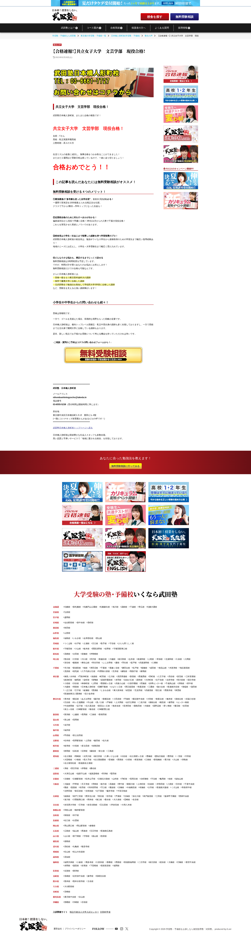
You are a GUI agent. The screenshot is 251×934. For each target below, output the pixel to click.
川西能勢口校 (79, 799)
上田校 (88, 740)
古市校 (151, 787)
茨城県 (56, 643)
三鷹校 (151, 687)
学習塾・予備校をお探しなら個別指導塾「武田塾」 (190, 929)
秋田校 (67, 628)
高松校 (67, 846)
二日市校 (142, 862)
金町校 (86, 680)
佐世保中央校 (79, 876)
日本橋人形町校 (88, 687)
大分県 (56, 886)
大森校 (67, 687)
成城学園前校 (107, 680)
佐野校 (108, 649)
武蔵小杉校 (190, 699)
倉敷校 (92, 826)
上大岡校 (119, 702)
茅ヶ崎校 (168, 706)
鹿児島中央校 (70, 897)
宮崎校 (67, 892)
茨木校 (179, 784)
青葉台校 (160, 699)
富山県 (56, 719)
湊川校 (67, 799)
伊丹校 (110, 796)
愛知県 (56, 756)
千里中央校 (189, 784)
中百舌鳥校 (122, 791)
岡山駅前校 (82, 826)
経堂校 (129, 690)
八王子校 (162, 676)
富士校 (102, 751)
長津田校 (127, 706)
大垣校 (76, 746)
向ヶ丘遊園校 (79, 702)
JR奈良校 (115, 805)
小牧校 (78, 760)
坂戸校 (134, 663)
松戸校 (136, 668)
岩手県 (56, 617)
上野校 (95, 683)
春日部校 (122, 659)
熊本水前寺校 (79, 881)
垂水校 (108, 799)
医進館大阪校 (162, 787)
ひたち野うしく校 (126, 643)
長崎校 (67, 876)
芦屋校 (118, 796)
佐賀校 (67, 871)
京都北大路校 (104, 779)
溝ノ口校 (100, 702)
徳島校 (67, 841)
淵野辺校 (157, 706)
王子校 (78, 690)
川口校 (84, 659)
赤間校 (67, 866)
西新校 (118, 862)
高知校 (67, 857)
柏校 (85, 668)
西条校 (84, 831)
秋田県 (56, 627)
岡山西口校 (69, 826)
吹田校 (82, 787)
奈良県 (56, 804)
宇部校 (86, 836)
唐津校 (76, 871)
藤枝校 (93, 751)
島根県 (56, 820)
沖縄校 (76, 902)
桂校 (170, 779)
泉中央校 (81, 622)
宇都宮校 (68, 649)
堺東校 (95, 784)
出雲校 (76, 820)
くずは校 (175, 787)
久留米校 (100, 862)
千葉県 (56, 667)
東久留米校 (118, 690)
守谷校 (112, 643)
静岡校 (67, 751)
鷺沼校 (177, 706)
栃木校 (86, 649)
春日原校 (153, 862)
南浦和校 (141, 659)
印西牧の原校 (104, 671)
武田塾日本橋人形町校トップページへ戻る (73, 428)
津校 (66, 768)
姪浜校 (163, 862)
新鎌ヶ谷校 (114, 668)
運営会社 (58, 929)
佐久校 (106, 740)
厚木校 (67, 699)
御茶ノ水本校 (70, 676)
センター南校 (183, 702)
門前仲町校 (84, 676)
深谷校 (67, 663)
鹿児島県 (57, 896)
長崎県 (56, 876)
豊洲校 (95, 690)
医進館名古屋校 (86, 763)
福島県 (56, 638)
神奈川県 (57, 698)
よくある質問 (162, 27)
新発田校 (103, 714)
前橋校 (84, 654)
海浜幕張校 (185, 668)
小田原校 (117, 699)
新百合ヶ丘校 (104, 706)
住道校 (151, 784)
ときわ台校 (106, 690)
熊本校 (67, 881)
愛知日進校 (160, 756)
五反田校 (138, 690)
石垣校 (84, 902)
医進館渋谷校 (173, 687)
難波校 (112, 787)
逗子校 (80, 706)
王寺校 (82, 805)
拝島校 (181, 683)
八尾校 (170, 784)
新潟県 (56, 714)
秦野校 (171, 702)
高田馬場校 (122, 676)
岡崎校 (78, 756)
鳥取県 (56, 815)
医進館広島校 (107, 831)
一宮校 (179, 756)
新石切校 (79, 791)
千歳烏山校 (170, 683)
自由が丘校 (129, 680)
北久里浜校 (90, 706)
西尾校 (120, 760)
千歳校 (133, 607)
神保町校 (85, 683)
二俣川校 (142, 702)
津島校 (185, 760)
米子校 (76, 815)
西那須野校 (97, 649)
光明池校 (89, 791)
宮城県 (56, 622)
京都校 (67, 779)
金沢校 (67, 725)
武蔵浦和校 (144, 663)
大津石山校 (69, 774)
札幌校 (67, 607)
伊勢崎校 (94, 654)
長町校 (90, 622)
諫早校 (90, 876)
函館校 (124, 607)
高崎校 (67, 654)
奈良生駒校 (92, 805)
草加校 (159, 659)
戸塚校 (110, 702)
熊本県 (56, 881)
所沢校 (93, 659)
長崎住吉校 (101, 876)
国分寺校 (191, 680)
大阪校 (67, 784)
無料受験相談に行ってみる (125, 466)
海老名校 (116, 706)
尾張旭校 (138, 760)
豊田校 (170, 756)
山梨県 (56, 735)
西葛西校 (142, 676)
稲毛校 (76, 671)
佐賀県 (56, 870)
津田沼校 (94, 668)
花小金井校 (90, 694)
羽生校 (125, 663)
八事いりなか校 (111, 756)
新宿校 (133, 676)
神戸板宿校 (148, 796)
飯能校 (76, 663)
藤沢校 (97, 699)
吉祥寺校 (170, 680)
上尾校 (151, 659)
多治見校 (85, 746)
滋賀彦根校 (94, 774)
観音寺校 (85, 846)
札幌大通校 (152, 607)
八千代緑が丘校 (88, 671)
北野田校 (68, 791)
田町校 (152, 676)
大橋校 (171, 862)
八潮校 (155, 663)
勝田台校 (126, 668)
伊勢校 (84, 768)
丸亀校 (76, 846)
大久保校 (117, 799)
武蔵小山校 (120, 683)
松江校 (67, 820)
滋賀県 (56, 773)
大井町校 (149, 680)
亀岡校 (163, 779)
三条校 (93, 714)
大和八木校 (127, 805)
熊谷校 (67, 659)
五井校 (115, 671)
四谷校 (171, 676)
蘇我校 (143, 671)
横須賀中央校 (138, 699)
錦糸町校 (68, 680)
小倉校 (80, 862)
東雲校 (178, 690)
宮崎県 (56, 891)
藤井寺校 (111, 791)
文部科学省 (105, 912)
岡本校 (90, 799)
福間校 (116, 866)
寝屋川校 (131, 784)
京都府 (56, 778)
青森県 (56, 612)
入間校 (187, 659)
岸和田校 (160, 784)
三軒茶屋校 (190, 676)
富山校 (67, 720)
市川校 (67, 668)
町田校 (103, 676)
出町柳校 (144, 779)
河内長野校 (93, 787)
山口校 (67, 836)
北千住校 (160, 680)
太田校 (76, 654)
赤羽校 (118, 680)
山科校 (115, 779)
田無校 (143, 683)
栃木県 (56, 648)
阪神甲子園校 (170, 796)
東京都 (56, 676)
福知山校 (179, 779)
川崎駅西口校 (104, 709)
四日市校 (75, 768)
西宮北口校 (90, 796)
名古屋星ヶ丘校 (137, 756)
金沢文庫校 (131, 702)
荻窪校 (180, 676)
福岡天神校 (69, 862)
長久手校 (87, 760)
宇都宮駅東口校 (120, 649)
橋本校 (169, 699)
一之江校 (68, 690)
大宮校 (76, 659)
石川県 (56, 724)
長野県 (56, 740)
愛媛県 (56, 851)
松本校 (67, 740)
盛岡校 (67, 617)
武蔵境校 (149, 690)
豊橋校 (149, 756)
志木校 (132, 659)
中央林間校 (69, 706)
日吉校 (67, 702)
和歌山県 (57, 810)
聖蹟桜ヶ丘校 (107, 683)
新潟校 (67, 714)
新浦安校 (77, 668)
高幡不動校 (103, 687)
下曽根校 (94, 866)
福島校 (67, 638)
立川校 (112, 676)
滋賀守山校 (82, 774)
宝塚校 (127, 796)
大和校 (150, 699)
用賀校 (76, 687)
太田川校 (87, 756)
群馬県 (56, 653)
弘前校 (67, 612)
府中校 (190, 683)
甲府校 (67, 735)
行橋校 (180, 862)
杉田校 (186, 706)
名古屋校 (68, 756)
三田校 (159, 796)
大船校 (147, 706)
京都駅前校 (78, 779)
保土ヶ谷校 (69, 709)
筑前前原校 (106, 866)
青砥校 (185, 687)
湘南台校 (153, 702)
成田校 (153, 668)
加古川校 (137, 796)
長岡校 (84, 714)
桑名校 (93, 768)
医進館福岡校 (130, 862)
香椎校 (110, 862)
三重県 (56, 768)
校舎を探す (154, 16)
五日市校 (94, 831)
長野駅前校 (78, 740)
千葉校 (104, 668)
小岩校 (67, 683)
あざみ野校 (86, 699)
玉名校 (90, 881)
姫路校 (67, 796)
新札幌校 (77, 607)
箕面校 (74, 787)
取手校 (104, 643)
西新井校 (168, 690)
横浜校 (76, 699)
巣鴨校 (95, 680)
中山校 (90, 702)
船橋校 (144, 668)
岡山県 (56, 825)
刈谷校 (124, 756)
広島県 (56, 830)
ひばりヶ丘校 (116, 687)
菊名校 (92, 709)
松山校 (67, 852)
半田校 (188, 756)
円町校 (124, 779)
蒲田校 (194, 687)
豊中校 (121, 784)
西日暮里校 (130, 687)
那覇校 (67, 902)
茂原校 (67, 671)
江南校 (148, 760)
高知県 (56, 857)
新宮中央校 (190, 862)
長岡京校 (134, 779)
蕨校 (117, 663)
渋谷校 (76, 683)
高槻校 (112, 784)
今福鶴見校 (132, 787)
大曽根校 (68, 760)
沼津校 (84, 751)
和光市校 (96, 663)
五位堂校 (104, 805)
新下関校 (77, 836)
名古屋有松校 (70, 763)
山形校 (67, 633)
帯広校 (141, 607)
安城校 (112, 760)
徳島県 (56, 841)
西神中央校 (184, 796)
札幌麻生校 (105, 607)
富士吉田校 (78, 735)
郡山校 (99, 638)
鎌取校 (124, 671)
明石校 (101, 796)
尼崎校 (127, 799)
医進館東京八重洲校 (73, 694)
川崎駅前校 (82, 709)
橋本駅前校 (80, 810)
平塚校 (127, 699)
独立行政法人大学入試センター (84, 912)
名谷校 (136, 799)
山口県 (56, 836)
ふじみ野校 (108, 663)
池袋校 (94, 676)
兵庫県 (56, 796)
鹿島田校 (138, 706)
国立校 (159, 690)
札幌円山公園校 (90, 607)
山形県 (56, 633)
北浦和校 (169, 659)
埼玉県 (56, 659)
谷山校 (82, 897)
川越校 (112, 659)
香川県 (56, 846)
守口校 (104, 787)
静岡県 (56, 751)
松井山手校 (90, 779)
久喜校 (179, 659)
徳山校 (95, 836)
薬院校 (76, 866)
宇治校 (154, 779)
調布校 (139, 680)
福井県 (56, 730)
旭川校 (115, 607)
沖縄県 (56, 902)
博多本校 (89, 862)
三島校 (110, 751)
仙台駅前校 (69, 622)
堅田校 (113, 774)
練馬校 (78, 680)
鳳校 (66, 787)
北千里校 (100, 791)
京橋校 (121, 787)
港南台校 (179, 699)
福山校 (76, 831)
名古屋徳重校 (100, 760)
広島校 (67, 831)
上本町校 (141, 784)
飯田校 (97, 740)
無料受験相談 (185, 16)
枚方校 (104, 784)
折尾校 (84, 866)
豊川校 (167, 760)
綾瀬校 (86, 690)
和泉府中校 (187, 787)
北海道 (56, 606)
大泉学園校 (133, 683)
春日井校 (98, 756)
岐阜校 (67, 746)
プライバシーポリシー (75, 929)
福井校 (67, 730)
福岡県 (56, 862)
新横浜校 (107, 699)
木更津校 (173, 668)
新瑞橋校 (158, 760)
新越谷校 (103, 659)
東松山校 (85, 663)
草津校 (105, 774)
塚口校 (99, 799)
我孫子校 (134, 671)
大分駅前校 (69, 886)
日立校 (95, 643)
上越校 (76, 714)
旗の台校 (161, 687)
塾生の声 (57, 45)
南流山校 (162, 668)
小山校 (78, 649)
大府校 (129, 760)
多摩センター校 (156, 683)
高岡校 (76, 720)
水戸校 (78, 643)
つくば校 (68, 643)
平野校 (76, 784)
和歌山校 (68, 810)
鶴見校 (163, 702)
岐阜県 (56, 745)
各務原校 (96, 746)
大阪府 (56, 784)
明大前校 (181, 680)
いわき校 (77, 638)
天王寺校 (85, 784)
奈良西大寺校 (70, 805)
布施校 (142, 787)
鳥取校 (67, 815)
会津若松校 (88, 638)
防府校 (104, 836)
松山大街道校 (79, 852)
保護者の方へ (139, 27)
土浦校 (86, 643)
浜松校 (76, 751)
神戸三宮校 (78, 796)
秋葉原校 (142, 687)
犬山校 (176, 760)
